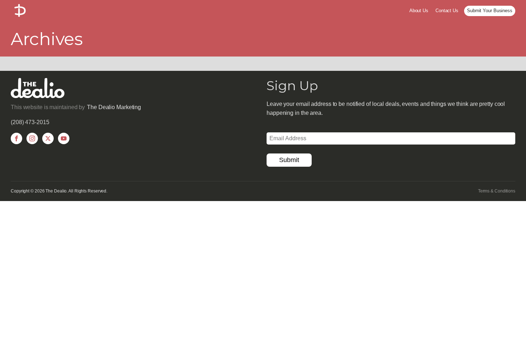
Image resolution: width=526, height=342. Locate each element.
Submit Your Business (489, 10)
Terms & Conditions (496, 191)
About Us (418, 10)
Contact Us (446, 10)
